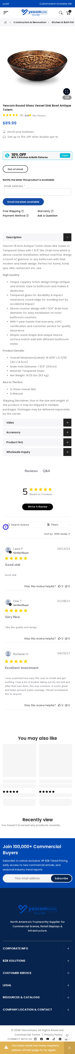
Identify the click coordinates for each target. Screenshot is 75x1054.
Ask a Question (48, 215)
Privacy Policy (53, 1035)
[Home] (5, 22)
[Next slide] (67, 67)
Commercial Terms (27, 1035)
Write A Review (37, 506)
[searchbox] (24, 525)
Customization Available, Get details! (44, 3)
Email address (14, 186)
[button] (59, 586)
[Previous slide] (7, 67)
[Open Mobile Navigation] (7, 13)
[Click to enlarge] (66, 91)
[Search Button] (61, 13)
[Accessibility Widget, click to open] (6, 527)
